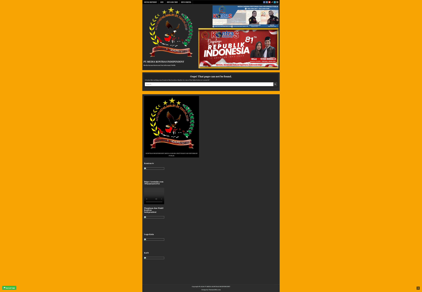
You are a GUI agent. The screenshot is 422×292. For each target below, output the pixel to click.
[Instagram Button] (267, 2)
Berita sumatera (186, 2)
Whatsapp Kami (10, 288)
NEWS (162, 2)
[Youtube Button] (269, 2)
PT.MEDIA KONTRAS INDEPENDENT (164, 61)
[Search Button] (277, 2)
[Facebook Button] (264, 2)
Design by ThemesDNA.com (211, 290)
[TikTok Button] (272, 2)
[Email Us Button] (275, 2)
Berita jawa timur (172, 2)
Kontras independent (150, 2)
